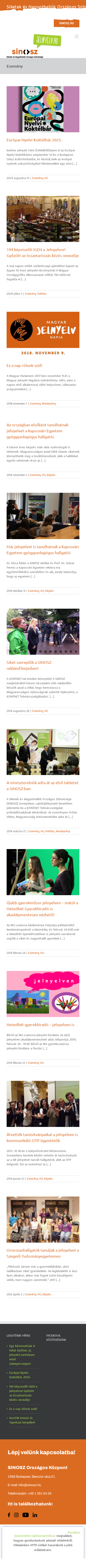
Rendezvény (49, 403)
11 (61, 651)
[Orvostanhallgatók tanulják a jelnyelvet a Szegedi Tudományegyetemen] (43, 1220)
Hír (46, 178)
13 (71, 651)
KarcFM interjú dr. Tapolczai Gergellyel (22, 1420)
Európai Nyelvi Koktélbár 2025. (34, 139)
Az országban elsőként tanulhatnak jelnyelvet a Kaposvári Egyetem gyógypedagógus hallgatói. (37, 430)
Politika (42, 294)
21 (50, 772)
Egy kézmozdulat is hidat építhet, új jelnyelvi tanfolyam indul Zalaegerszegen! (22, 1355)
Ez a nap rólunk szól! (24, 365)
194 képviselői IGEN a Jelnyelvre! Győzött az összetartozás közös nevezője (23, 1393)
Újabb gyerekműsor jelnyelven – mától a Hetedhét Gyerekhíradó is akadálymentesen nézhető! (42, 908)
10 (55, 651)
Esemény (37, 178)
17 (30, 772)
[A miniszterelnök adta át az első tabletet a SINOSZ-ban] (43, 752)
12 (66, 651)
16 (25, 772)
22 (55, 772)
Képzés (51, 475)
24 (66, 772)
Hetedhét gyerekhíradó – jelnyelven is (40, 1024)
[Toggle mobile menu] (77, 36)
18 (35, 772)
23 (61, 772)
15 (20, 772)
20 (45, 772)
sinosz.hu (66, 23)
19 (40, 772)
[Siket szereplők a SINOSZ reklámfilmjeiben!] (43, 632)
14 (76, 651)
